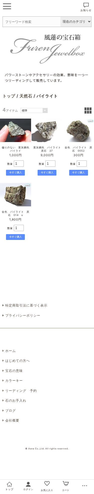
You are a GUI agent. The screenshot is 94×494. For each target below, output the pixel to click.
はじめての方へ (17, 361)
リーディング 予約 (21, 391)
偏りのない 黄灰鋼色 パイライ (17, 149)
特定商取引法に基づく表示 (25, 305)
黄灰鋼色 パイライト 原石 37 (48, 149)
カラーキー (14, 380)
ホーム (10, 351)
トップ (9, 95)
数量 (10, 163)
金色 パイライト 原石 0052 (78, 149)
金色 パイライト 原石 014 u (15, 213)
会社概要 (12, 420)
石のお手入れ (15, 400)
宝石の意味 (14, 371)
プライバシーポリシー (22, 315)
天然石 (26, 95)
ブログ (10, 410)
